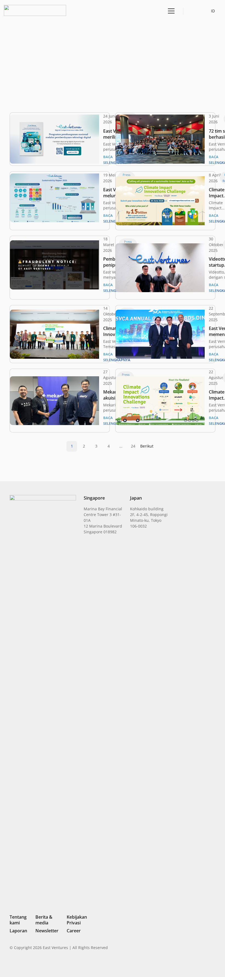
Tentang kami (18, 920)
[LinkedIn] (176, 964)
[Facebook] (204, 964)
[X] (195, 965)
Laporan (18, 931)
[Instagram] (185, 965)
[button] (193, 10)
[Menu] (170, 11)
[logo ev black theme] (35, 10)
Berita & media (43, 920)
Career (74, 931)
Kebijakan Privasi (77, 920)
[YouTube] (213, 964)
